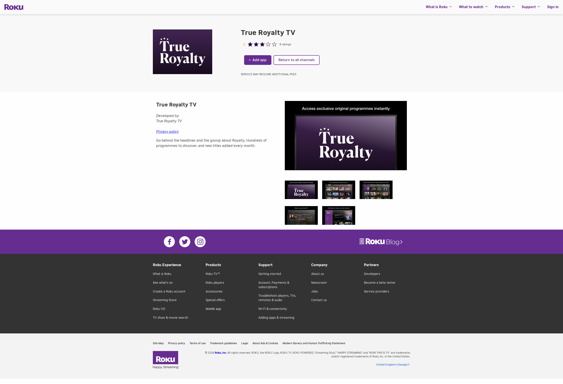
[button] (303, 191)
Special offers (215, 300)
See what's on (163, 282)
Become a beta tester (380, 282)
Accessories (214, 291)
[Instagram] (200, 241)
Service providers (376, 291)
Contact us (319, 300)
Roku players (215, 282)
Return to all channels (296, 60)
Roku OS (159, 309)
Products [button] (502, 7)
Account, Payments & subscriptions (273, 285)
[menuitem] (439, 7)
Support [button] (529, 7)
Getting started (269, 274)
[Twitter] (184, 241)
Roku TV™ (213, 274)
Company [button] (319, 265)
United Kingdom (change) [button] (392, 364)
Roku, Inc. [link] (221, 352)
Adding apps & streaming (276, 317)
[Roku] (14, 7)
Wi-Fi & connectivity (272, 309)
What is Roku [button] (437, 7)
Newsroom (319, 282)
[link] (382, 241)
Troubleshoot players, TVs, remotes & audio (277, 298)
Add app (258, 60)
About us (317, 274)
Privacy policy (167, 131)
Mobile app (213, 309)
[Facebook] (169, 241)
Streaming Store (165, 300)
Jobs (314, 291)
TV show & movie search (170, 317)
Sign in (553, 7)
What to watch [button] (471, 7)
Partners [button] (371, 265)
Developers (372, 274)
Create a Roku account (169, 291)
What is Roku (162, 274)
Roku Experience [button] (167, 265)
